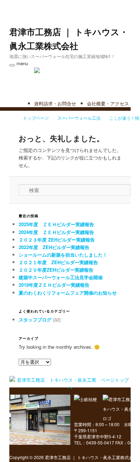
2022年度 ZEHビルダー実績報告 (54, 247)
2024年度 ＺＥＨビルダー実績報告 (56, 232)
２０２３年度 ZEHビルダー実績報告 (57, 239)
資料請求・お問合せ (55, 103)
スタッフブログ (35, 319)
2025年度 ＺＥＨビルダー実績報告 (56, 224)
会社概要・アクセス (108, 103)
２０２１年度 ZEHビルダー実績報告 (58, 262)
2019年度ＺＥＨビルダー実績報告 (54, 284)
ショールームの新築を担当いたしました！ (63, 254)
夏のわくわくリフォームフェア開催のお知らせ (68, 292)
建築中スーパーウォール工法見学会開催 (61, 277)
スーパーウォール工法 (79, 118)
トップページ (36, 118)
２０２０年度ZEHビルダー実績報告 (56, 269)
